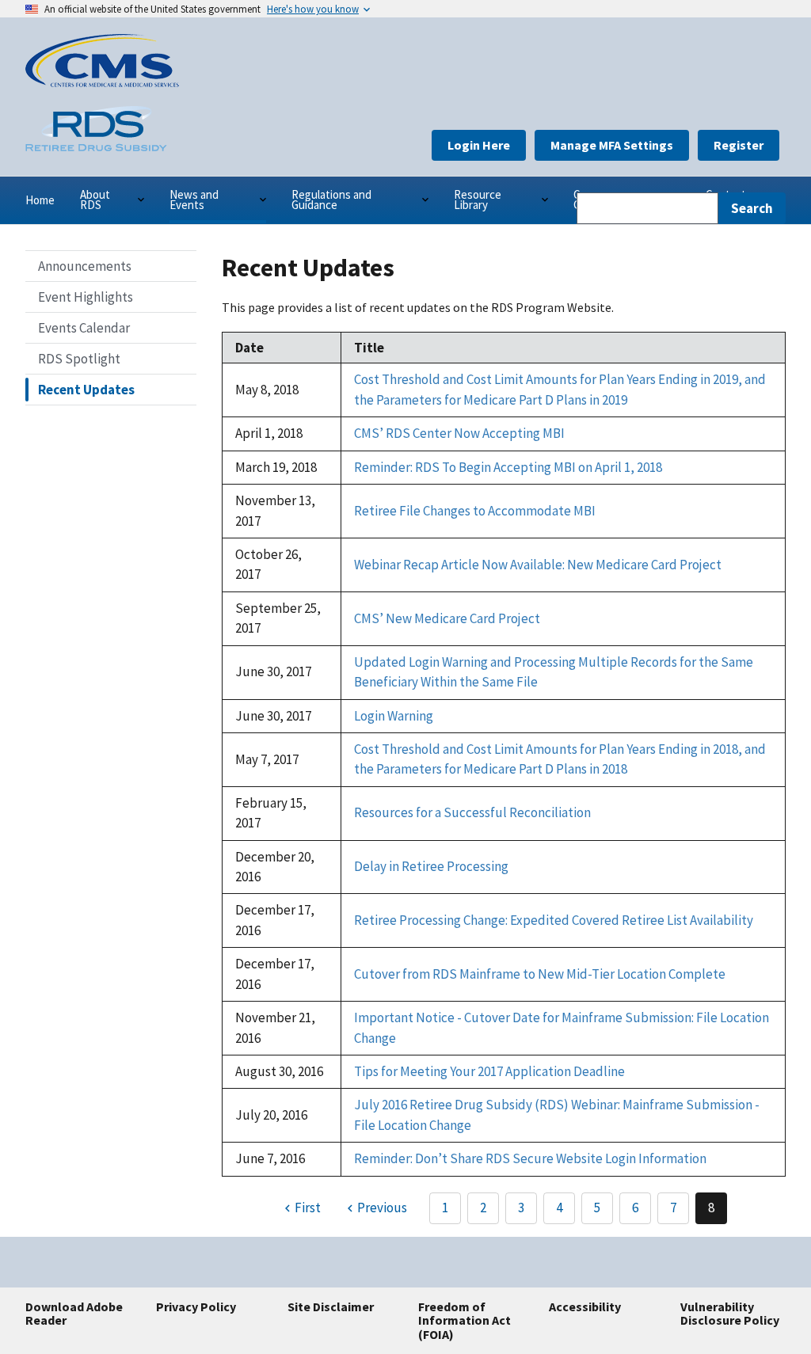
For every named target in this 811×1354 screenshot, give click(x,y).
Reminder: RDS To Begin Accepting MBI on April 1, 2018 (508, 467)
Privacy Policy (196, 1306)
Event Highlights (85, 297)
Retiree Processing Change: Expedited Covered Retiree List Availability (553, 920)
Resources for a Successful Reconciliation (472, 812)
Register (738, 145)
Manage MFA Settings (611, 145)
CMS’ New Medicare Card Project (447, 618)
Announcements (84, 266)
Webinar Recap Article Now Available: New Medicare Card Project (538, 564)
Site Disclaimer (330, 1306)
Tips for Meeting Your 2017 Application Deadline (489, 1071)
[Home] (102, 82)
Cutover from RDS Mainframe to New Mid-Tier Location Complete (539, 974)
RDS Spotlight (79, 358)
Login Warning (393, 716)
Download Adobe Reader (74, 1314)
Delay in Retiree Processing (431, 866)
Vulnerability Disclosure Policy (729, 1314)
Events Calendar (84, 328)
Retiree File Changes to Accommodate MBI (475, 510)
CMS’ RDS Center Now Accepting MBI (459, 433)
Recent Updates (86, 389)
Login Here (478, 145)
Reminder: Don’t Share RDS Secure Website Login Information (530, 1158)
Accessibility (585, 1306)
